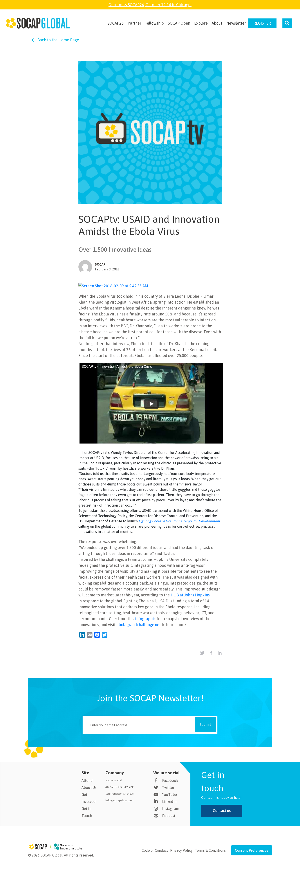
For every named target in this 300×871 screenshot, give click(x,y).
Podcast (168, 815)
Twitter (168, 787)
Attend (87, 780)
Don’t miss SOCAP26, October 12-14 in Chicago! (150, 4)
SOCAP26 (115, 23)
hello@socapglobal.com (119, 800)
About (217, 23)
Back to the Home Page (58, 40)
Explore (201, 23)
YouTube (169, 794)
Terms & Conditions (210, 850)
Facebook (170, 780)
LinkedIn (169, 801)
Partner (134, 23)
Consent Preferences (251, 850)
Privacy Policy (181, 850)
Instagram (170, 808)
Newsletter (236, 23)
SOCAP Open (179, 23)
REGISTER (262, 23)
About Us (88, 787)
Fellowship (154, 23)
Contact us (222, 810)
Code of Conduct (155, 850)
